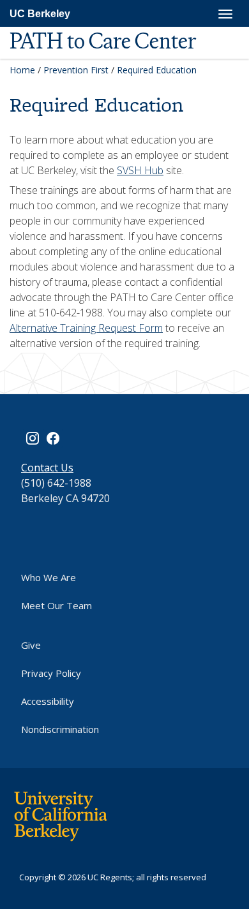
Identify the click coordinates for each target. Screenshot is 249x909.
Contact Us (47, 468)
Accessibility (47, 701)
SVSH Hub (140, 170)
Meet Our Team (56, 605)
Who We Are (48, 577)
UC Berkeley (40, 13)
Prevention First (76, 70)
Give (31, 645)
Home (22, 70)
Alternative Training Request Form (86, 328)
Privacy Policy (51, 673)
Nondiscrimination (60, 729)
